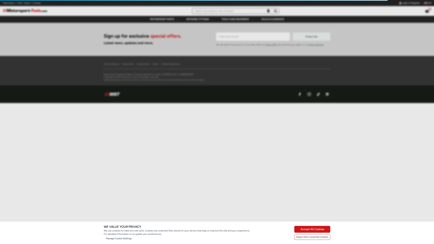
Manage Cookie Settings (119, 238)
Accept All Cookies (312, 229)
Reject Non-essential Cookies (312, 237)
